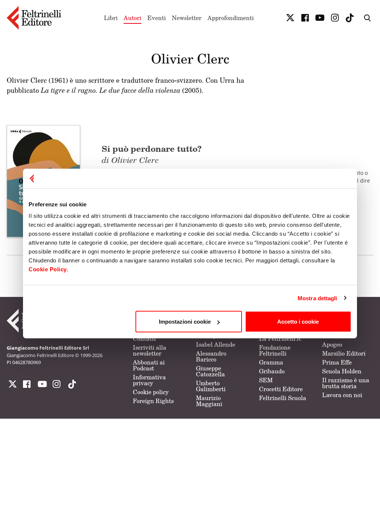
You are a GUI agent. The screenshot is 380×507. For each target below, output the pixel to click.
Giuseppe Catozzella (210, 371)
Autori (132, 17)
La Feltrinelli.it (280, 338)
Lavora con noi (342, 394)
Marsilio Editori (344, 353)
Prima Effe (337, 362)
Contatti (144, 338)
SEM (266, 380)
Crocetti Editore (281, 389)
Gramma (271, 362)
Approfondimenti (230, 17)
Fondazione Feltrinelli (275, 350)
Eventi (156, 17)
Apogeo (332, 344)
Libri (111, 17)
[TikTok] (350, 18)
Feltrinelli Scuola (282, 397)
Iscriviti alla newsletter (149, 350)
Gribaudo (272, 371)
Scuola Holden (341, 371)
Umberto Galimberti (211, 386)
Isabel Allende (215, 344)
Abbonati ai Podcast (149, 365)
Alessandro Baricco (211, 356)
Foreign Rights (153, 400)
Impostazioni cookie (185, 321)
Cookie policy (151, 391)
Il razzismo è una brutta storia (345, 383)
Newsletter (187, 17)
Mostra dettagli (317, 298)
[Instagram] (70, 384)
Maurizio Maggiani (209, 400)
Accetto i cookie (298, 321)
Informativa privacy (149, 380)
